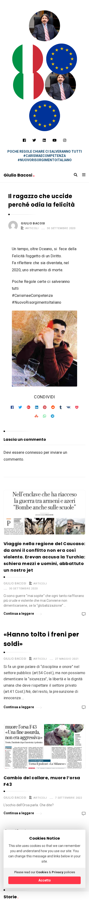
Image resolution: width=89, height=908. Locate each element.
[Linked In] (44, 140)
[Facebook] (24, 140)
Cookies (42, 872)
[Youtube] (54, 140)
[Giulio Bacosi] (27, 59)
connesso (34, 452)
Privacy (57, 872)
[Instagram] (64, 140)
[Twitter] (34, 140)
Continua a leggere (19, 613)
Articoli (32, 228)
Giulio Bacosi (18, 175)
